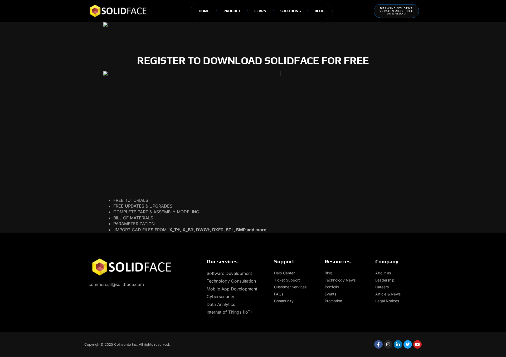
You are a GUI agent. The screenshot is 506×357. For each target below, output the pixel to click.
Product (231, 11)
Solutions (290, 11)
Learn (260, 11)
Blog (319, 11)
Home (204, 11)
